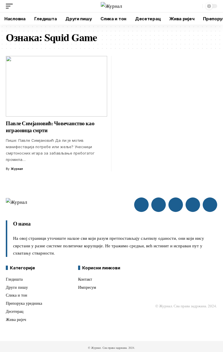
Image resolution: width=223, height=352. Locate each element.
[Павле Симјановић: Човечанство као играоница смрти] (56, 86)
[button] (11, 6)
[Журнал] (111, 6)
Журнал (17, 168)
